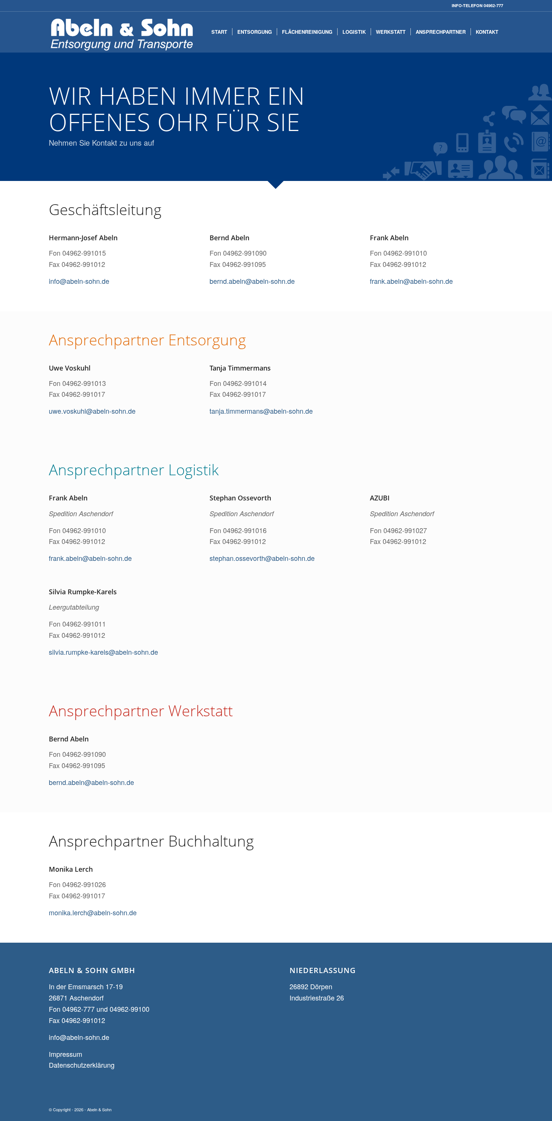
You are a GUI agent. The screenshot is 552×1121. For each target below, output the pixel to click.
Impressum (65, 1054)
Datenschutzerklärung (82, 1065)
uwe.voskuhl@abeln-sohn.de (92, 411)
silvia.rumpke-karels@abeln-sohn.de (103, 652)
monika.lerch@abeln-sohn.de (93, 912)
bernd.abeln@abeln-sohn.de (252, 281)
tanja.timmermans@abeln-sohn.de (261, 411)
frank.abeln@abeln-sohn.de (411, 281)
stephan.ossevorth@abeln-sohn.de (262, 558)
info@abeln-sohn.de (79, 281)
